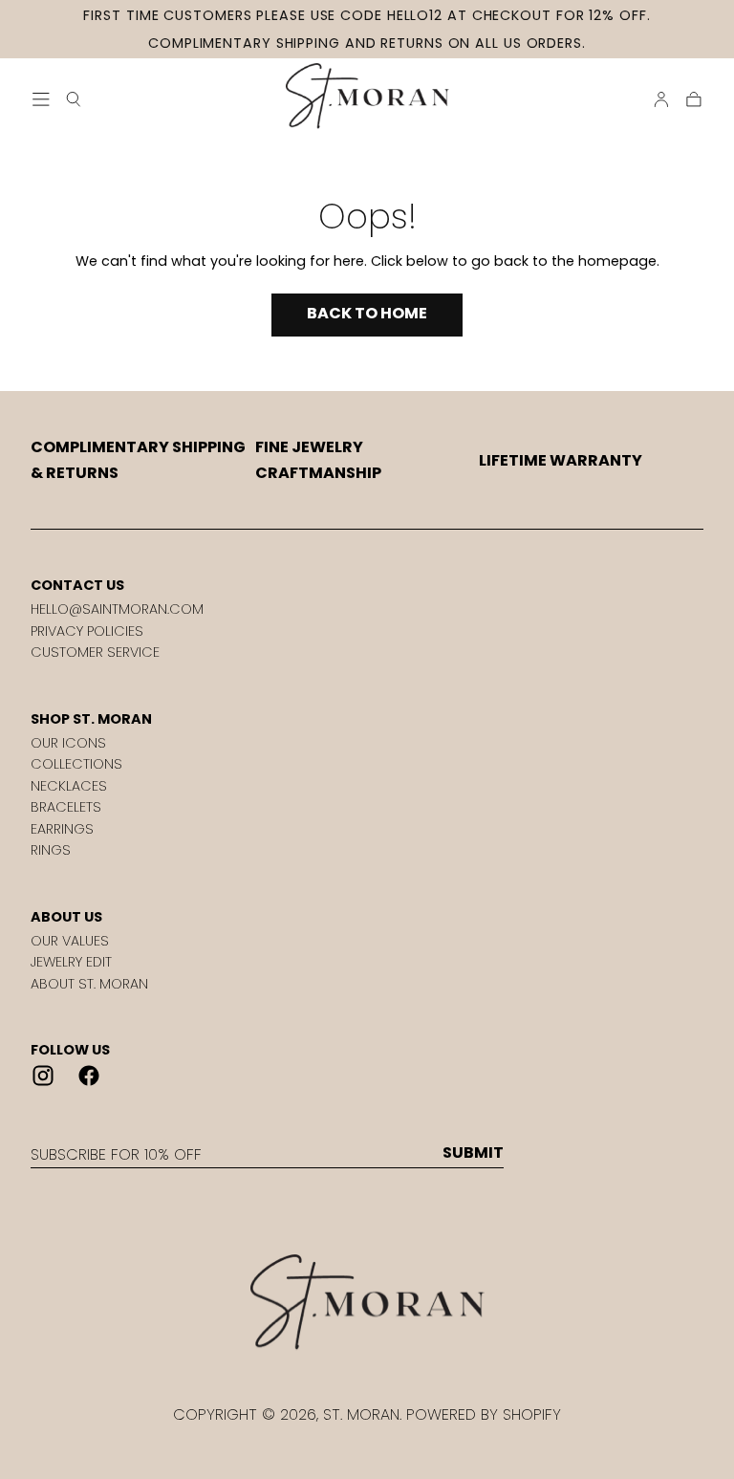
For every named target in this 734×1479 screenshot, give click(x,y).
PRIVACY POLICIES (87, 631)
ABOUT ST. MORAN (89, 983)
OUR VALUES (70, 940)
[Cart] (693, 99)
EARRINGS (62, 828)
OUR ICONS (68, 742)
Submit (473, 1153)
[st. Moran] (366, 1302)
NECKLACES (69, 785)
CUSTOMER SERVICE (95, 652)
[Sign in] (661, 99)
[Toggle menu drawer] (41, 99)
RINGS (51, 849)
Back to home (367, 313)
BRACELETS (66, 806)
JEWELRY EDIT (71, 961)
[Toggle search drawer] (73, 99)
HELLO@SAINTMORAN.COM (117, 609)
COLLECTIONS (76, 763)
